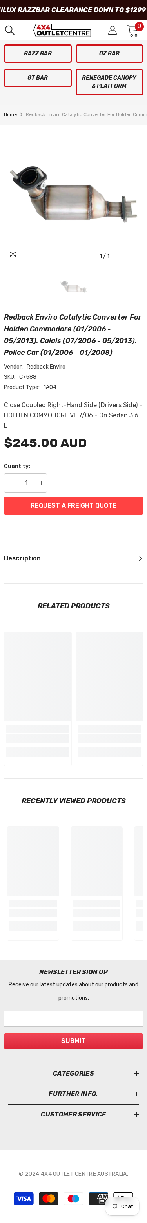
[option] (73, 194)
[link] (37, 738)
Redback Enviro (46, 367)
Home (10, 114)
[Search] (10, 30)
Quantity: (17, 466)
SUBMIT (73, 1041)
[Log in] (112, 30)
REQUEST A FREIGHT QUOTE (73, 505)
